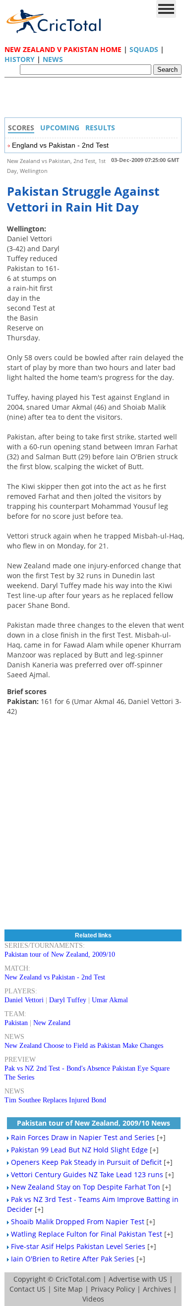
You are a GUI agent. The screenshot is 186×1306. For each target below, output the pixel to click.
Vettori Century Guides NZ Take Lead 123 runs (87, 1174)
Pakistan (16, 1023)
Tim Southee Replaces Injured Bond (55, 1100)
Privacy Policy (113, 1289)
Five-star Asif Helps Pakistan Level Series (78, 1246)
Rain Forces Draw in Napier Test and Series (83, 1137)
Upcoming (59, 127)
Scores (21, 127)
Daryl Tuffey (67, 1000)
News (53, 59)
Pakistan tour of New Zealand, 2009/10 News (93, 1123)
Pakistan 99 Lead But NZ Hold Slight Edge (79, 1149)
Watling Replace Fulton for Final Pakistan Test (86, 1234)
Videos (93, 1299)
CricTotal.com (78, 1279)
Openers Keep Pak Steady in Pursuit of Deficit (86, 1162)
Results (100, 127)
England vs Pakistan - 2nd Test (60, 145)
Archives (157, 1289)
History (19, 59)
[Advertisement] (96, 100)
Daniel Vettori (24, 1000)
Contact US (27, 1289)
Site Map (68, 1289)
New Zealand (51, 1023)
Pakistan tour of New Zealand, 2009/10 (59, 954)
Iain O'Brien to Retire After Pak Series (72, 1258)
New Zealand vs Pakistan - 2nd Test (54, 977)
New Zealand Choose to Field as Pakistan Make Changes (83, 1045)
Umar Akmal (110, 1000)
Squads (143, 49)
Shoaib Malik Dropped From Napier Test (77, 1221)
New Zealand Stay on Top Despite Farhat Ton (85, 1187)
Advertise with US (138, 1279)
